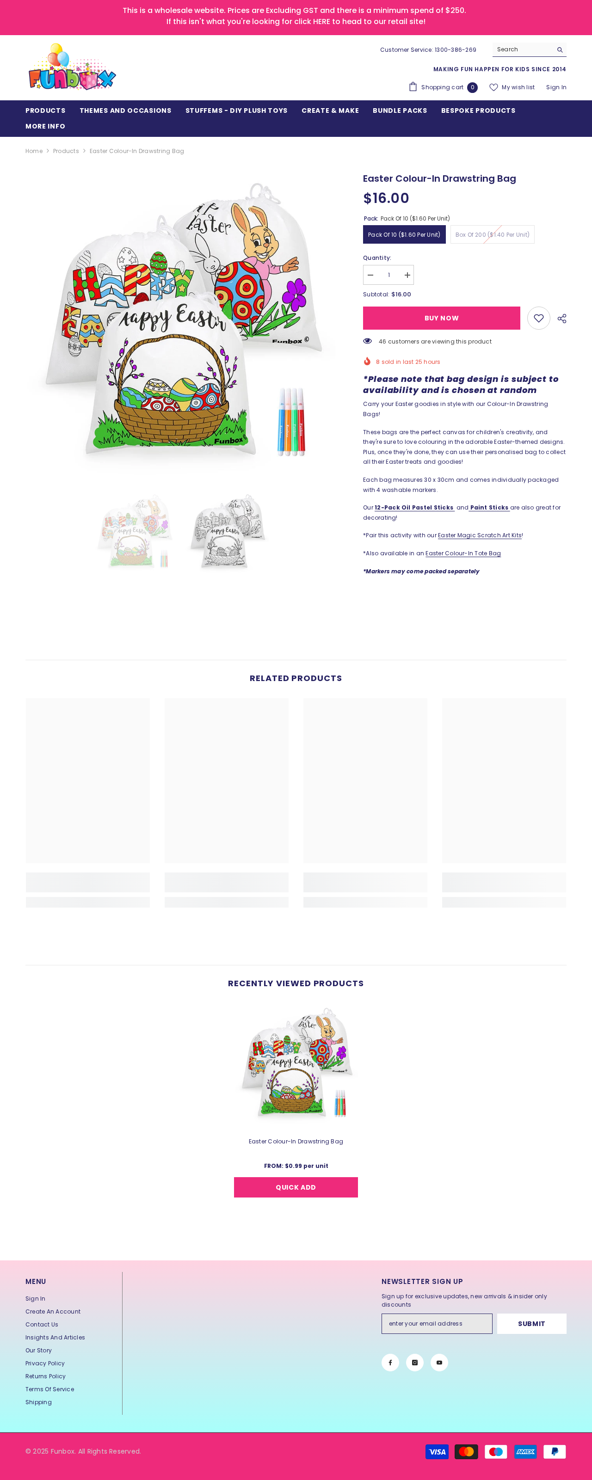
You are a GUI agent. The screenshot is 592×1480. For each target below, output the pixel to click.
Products (66, 151)
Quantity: (377, 258)
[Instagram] (415, 1362)
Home (34, 151)
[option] (180, 327)
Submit (532, 1323)
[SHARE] (558, 318)
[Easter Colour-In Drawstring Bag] (296, 1065)
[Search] (530, 50)
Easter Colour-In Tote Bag (463, 553)
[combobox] (522, 49)
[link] (538, 318)
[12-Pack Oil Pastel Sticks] (454, 507)
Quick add (296, 1187)
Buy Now (442, 318)
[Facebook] (390, 1362)
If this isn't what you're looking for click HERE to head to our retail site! (296, 21)
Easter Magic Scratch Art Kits (480, 535)
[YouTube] (439, 1362)
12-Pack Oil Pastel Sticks (414, 507)
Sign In (556, 87)
